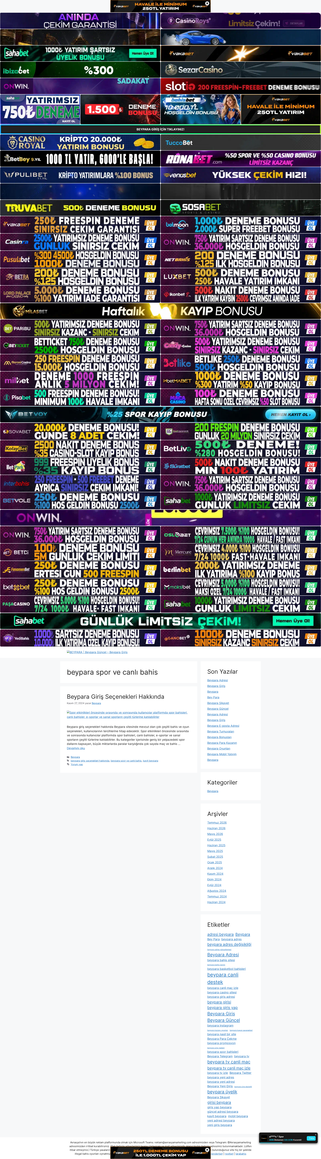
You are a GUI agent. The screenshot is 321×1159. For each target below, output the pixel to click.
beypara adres (231, 939)
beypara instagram (220, 1025)
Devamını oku (76, 748)
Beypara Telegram (220, 1056)
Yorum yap (77, 764)
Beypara (75, 757)
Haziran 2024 (216, 902)
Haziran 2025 (216, 845)
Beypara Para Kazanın (222, 743)
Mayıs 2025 (215, 851)
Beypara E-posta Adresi (223, 725)
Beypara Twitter (240, 1073)
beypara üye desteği (243, 1087)
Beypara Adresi (217, 680)
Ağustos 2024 (216, 890)
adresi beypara (220, 934)
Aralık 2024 (215, 868)
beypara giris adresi (221, 996)
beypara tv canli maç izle (228, 1068)
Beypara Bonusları (219, 737)
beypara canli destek (222, 978)
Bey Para (213, 697)
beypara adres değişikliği (229, 944)
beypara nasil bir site (221, 1034)
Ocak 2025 (214, 862)
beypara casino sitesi (222, 992)
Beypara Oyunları (218, 748)
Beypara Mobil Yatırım (222, 754)
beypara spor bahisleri (222, 1051)
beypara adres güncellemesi (219, 950)
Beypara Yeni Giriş (220, 1086)
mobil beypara (238, 1116)
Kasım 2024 (215, 873)
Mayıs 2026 (215, 834)
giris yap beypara (219, 1107)
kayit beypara (150, 760)
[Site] (80, 224)
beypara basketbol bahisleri (226, 969)
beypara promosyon (221, 1043)
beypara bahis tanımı (216, 965)
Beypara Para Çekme (222, 1038)
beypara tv (241, 1056)
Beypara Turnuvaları (220, 731)
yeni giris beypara (219, 1125)
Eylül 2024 (214, 885)
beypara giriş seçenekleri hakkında (90, 760)
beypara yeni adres (220, 1077)
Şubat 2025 (215, 856)
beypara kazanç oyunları (217, 1030)
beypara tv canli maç (228, 1061)
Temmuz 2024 (217, 896)
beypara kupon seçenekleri (241, 1030)
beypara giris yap (222, 1007)
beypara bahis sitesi (221, 960)
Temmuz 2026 (217, 822)
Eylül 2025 (214, 839)
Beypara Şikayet (218, 703)
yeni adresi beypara (221, 1120)
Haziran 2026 (216, 828)
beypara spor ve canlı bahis (126, 760)
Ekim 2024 (214, 879)
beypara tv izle (217, 1073)
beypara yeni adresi (221, 1081)
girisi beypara (219, 1102)
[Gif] (160, 311)
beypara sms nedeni (216, 1048)
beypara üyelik (222, 1091)
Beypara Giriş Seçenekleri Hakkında (115, 696)
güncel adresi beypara (222, 1111)
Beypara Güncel (218, 708)
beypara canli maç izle (222, 988)
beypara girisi (219, 1002)
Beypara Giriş (216, 686)
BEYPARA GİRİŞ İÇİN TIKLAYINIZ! (160, 129)
